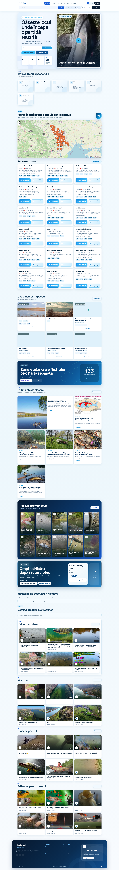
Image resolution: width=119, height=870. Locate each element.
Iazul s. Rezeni (52, 271)
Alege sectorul (23, 580)
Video (48, 851)
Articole (48, 853)
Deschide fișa (31, 326)
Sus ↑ (102, 866)
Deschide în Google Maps (39, 180)
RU (90, 3)
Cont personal (68, 848)
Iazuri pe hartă (37, 380)
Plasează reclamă (68, 853)
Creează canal (68, 851)
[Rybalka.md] (26, 3)
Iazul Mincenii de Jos (53, 319)
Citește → (51, 410)
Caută (60, 7)
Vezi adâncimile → (26, 380)
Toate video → (95, 624)
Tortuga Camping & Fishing (28, 187)
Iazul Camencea (24, 271)
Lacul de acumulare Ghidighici (85, 187)
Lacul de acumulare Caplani (56, 166)
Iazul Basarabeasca (81, 348)
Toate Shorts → (94, 507)
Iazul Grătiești (51, 187)
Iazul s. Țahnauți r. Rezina (27, 166)
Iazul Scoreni (80, 271)
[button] (68, 144)
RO (88, 3)
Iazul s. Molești (24, 229)
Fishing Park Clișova (82, 166)
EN (92, 3)
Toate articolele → (96, 391)
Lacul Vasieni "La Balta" (55, 250)
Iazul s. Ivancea (24, 250)
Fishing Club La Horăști (54, 208)
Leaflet (92, 157)
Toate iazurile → (96, 161)
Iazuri (48, 846)
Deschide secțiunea (44, 583)
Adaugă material (88, 858)
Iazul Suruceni (80, 208)
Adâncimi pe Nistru (51, 848)
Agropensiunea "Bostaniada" (85, 250)
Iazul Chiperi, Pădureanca (84, 229)
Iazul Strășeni (51, 229)
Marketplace (67, 846)
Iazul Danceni (23, 208)
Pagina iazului (26, 180)
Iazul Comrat (22, 319)
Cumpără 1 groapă (78, 580)
